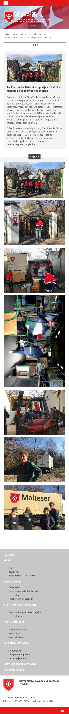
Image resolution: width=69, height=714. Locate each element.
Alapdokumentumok (18, 629)
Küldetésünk (14, 587)
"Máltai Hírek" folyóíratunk (21, 575)
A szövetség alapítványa (20, 664)
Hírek (7, 560)
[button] (6, 3)
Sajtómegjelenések (18, 658)
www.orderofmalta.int (14, 670)
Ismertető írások (16, 637)
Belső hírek (13, 572)
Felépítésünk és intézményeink (23, 591)
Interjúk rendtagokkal (19, 654)
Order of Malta (28, 18)
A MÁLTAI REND (12, 581)
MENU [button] (33, 26)
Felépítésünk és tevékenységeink (24, 612)
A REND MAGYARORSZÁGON (20, 604)
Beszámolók (14, 633)
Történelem (14, 595)
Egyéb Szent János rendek (21, 599)
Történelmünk (15, 616)
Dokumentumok (14, 622)
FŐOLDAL (9, 554)
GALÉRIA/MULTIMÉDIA (16, 643)
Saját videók (14, 650)
